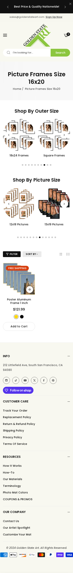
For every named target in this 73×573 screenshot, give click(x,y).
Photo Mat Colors (15, 492)
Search (60, 53)
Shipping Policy (13, 430)
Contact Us (11, 521)
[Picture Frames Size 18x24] (19, 135)
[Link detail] (6, 380)
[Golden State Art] (36, 35)
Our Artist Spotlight (16, 528)
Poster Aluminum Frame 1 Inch (19, 301)
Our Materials (12, 479)
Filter (14, 254)
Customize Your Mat (17, 534)
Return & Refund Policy (19, 424)
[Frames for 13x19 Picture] (54, 204)
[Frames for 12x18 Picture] (19, 204)
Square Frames (54, 155)
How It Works (12, 466)
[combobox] (36, 53)
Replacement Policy (17, 417)
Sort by (31, 254)
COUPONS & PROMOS (17, 499)
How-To (8, 472)
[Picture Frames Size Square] (54, 135)
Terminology (12, 486)
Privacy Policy (12, 437)
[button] (8, 6)
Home (17, 89)
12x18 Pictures (19, 224)
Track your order (15, 411)
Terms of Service (15, 444)
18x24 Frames (19, 155)
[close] (70, 4)
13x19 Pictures (54, 224)
